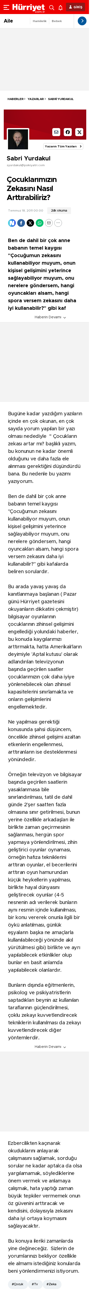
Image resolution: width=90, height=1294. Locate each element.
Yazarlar (35, 99)
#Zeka (51, 1284)
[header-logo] (28, 7)
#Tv (35, 1284)
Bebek (57, 21)
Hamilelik (39, 21)
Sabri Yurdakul (61, 99)
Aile (8, 21)
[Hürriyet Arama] (52, 7)
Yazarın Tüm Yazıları (60, 146)
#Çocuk (17, 1284)
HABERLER (15, 99)
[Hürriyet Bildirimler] (61, 7)
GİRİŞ (78, 7)
